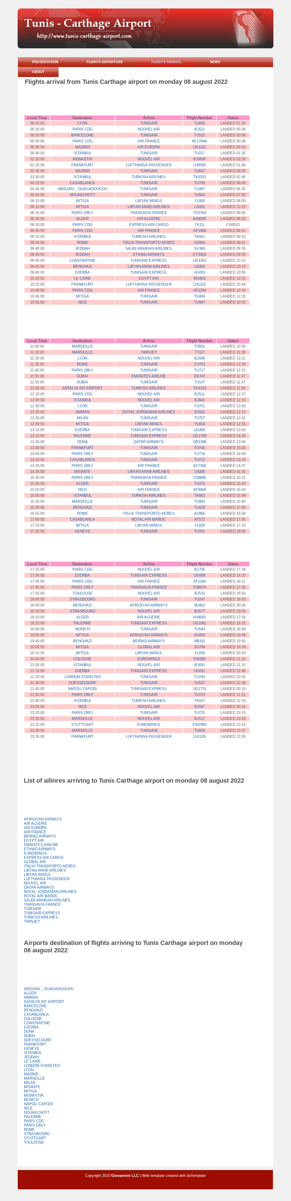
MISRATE (82, 471)
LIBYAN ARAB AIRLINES (149, 207)
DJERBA (82, 272)
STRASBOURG (82, 599)
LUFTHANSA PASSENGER (149, 165)
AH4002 (199, 617)
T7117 (200, 352)
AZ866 (199, 513)
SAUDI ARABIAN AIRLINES (148, 248)
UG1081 (199, 623)
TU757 (199, 418)
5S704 (199, 647)
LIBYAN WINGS (148, 201)
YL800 (199, 201)
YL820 (199, 525)
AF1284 (199, 290)
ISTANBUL (83, 153)
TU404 (199, 296)
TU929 (199, 730)
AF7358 (199, 466)
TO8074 (199, 587)
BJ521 (199, 129)
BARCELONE (82, 135)
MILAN (82, 418)
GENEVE (82, 531)
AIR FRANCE (149, 141)
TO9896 (199, 477)
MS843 (199, 278)
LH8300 (199, 165)
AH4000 (199, 219)
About (38, 72)
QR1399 (199, 442)
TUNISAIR (148, 123)
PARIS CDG (82, 129)
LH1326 (199, 736)
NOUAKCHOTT (82, 195)
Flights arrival (166, 62)
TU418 (199, 507)
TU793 (199, 677)
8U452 (199, 605)
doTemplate (196, 1175)
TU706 (199, 183)
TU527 (199, 683)
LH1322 (199, 284)
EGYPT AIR (149, 278)
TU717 (199, 370)
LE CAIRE (82, 278)
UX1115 (199, 147)
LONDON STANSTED (83, 677)
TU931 (199, 346)
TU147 (199, 382)
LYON (82, 123)
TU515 (199, 135)
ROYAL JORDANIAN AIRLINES (148, 412)
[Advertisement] (128, 101)
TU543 (199, 629)
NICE (82, 302)
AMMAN (83, 412)
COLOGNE (82, 659)
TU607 (199, 171)
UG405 (199, 430)
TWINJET (149, 352)
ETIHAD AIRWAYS (149, 254)
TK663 (199, 495)
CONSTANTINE (82, 260)
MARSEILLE (82, 346)
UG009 (199, 575)
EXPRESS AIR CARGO (149, 225)
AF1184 (199, 581)
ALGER (82, 219)
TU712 (199, 460)
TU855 (199, 123)
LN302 (199, 207)
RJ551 (199, 412)
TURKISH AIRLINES (149, 177)
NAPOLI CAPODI (82, 689)
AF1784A (199, 141)
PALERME (82, 436)
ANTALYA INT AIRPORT (82, 388)
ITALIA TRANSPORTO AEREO (148, 242)
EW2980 (200, 724)
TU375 (199, 483)
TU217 (199, 153)
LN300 (199, 471)
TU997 (199, 302)
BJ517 (199, 718)
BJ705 (199, 569)
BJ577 (199, 611)
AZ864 (199, 242)
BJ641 (199, 400)
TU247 (199, 599)
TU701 (199, 531)
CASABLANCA (82, 183)
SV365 (199, 248)
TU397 (199, 189)
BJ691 (199, 665)
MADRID (82, 147)
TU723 (199, 695)
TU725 (199, 712)
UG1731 (199, 689)
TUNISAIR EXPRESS (148, 260)
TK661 (199, 236)
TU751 (199, 406)
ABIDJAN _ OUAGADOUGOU (82, 189)
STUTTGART (82, 724)
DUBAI (82, 376)
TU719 (199, 454)
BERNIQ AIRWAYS (149, 641)
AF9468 (199, 489)
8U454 (199, 635)
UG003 (199, 272)
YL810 (199, 424)
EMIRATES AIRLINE (149, 376)
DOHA (82, 442)
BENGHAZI (82, 266)
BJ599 (199, 358)
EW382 (199, 659)
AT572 (199, 519)
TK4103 (199, 388)
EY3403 (199, 254)
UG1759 (199, 436)
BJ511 (199, 394)
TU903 (199, 501)
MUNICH (82, 629)
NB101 (199, 641)
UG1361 (199, 260)
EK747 (199, 376)
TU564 (199, 195)
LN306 (199, 266)
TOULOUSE (82, 593)
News (215, 62)
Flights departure (105, 62)
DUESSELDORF (82, 683)
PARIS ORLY (82, 213)
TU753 (199, 364)
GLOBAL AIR (149, 647)
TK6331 (199, 177)
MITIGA (82, 201)
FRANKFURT (82, 165)
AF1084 (199, 230)
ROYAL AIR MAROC (149, 519)
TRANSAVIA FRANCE (148, 213)
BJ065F (199, 159)
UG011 (199, 671)
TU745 (199, 448)
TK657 (199, 701)
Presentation (45, 62)
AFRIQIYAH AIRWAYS (149, 605)
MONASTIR (82, 159)
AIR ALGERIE (148, 219)
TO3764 (199, 213)
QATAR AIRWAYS (149, 442)
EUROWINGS (148, 659)
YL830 (199, 653)
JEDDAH (82, 248)
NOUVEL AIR (149, 129)
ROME (82, 242)
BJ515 (199, 593)
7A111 (200, 225)
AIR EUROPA (148, 147)
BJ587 (199, 707)
